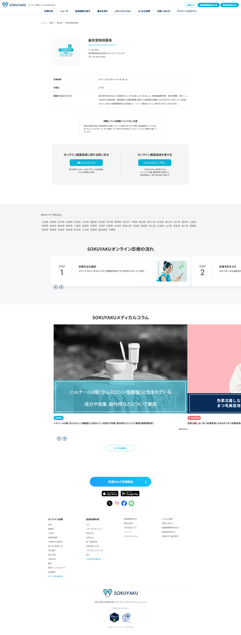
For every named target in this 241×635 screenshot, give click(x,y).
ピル (88, 524)
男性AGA (90, 533)
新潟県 (160, 221)
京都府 (93, 225)
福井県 (184, 221)
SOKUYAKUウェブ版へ (155, 162)
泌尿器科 (52, 572)
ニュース (64, 11)
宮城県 (69, 221)
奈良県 (118, 225)
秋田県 (77, 221)
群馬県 (118, 221)
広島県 (160, 225)
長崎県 (69, 229)
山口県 (168, 225)
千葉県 (134, 221)
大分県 (85, 229)
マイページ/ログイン (187, 11)
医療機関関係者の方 (208, 5)
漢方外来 (52, 554)
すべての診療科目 (55, 576)
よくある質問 (144, 11)
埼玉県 (126, 221)
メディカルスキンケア (94, 550)
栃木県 (109, 221)
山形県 (85, 221)
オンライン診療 (55, 519)
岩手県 (61, 221)
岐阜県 (53, 225)
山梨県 (193, 221)
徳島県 (176, 225)
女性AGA (90, 537)
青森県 (53, 221)
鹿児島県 (102, 229)
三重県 (77, 225)
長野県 (45, 225)
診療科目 (48, 11)
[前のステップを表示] (56, 287)
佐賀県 (61, 229)
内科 (50, 524)
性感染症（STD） (92, 546)
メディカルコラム (123, 11)
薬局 (51, 22)
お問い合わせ (163, 11)
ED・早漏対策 (91, 541)
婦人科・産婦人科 (55, 546)
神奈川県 (151, 221)
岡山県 (152, 225)
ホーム (43, 22)
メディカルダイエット (94, 528)
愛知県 (69, 225)
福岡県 (53, 229)
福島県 (93, 221)
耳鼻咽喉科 (53, 537)
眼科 (50, 563)
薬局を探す (102, 11)
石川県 (176, 221)
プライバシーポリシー (120, 608)
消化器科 (52, 550)
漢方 (88, 554)
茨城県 (101, 221)
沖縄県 (112, 229)
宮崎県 (93, 229)
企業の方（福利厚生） (170, 536)
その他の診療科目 (93, 559)
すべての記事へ (120, 448)
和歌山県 (127, 225)
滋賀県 (85, 225)
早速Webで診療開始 (120, 482)
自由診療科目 (92, 519)
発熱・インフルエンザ (56, 567)
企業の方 (191, 5)
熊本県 (77, 229)
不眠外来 (52, 559)
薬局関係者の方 (229, 5)
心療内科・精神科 (55, 541)
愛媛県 (193, 225)
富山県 (168, 221)
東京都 (59, 22)
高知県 (45, 229)
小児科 (51, 533)
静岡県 (61, 225)
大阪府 (101, 225)
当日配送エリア (130, 527)
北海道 (45, 221)
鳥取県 (136, 225)
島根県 (144, 225)
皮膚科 (51, 528)
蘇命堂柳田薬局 (72, 22)
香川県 (184, 225)
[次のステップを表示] (61, 287)
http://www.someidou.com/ (101, 44)
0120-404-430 (88, 162)
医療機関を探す (82, 11)
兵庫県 (109, 225)
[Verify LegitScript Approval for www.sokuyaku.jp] (114, 617)
